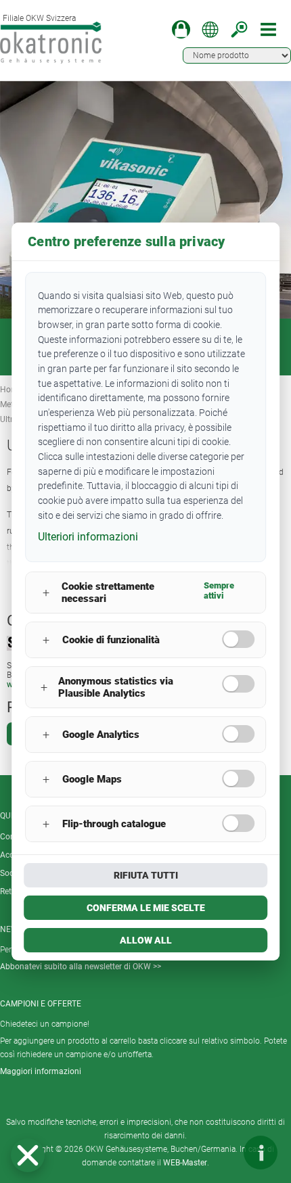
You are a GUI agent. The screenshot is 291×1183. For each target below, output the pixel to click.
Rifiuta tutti (146, 875)
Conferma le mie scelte (146, 907)
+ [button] (46, 593)
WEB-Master (185, 1162)
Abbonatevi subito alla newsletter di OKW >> (80, 966)
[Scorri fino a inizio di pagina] (220, 1152)
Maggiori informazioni (40, 1071)
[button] (28, 1155)
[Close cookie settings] (28, 1155)
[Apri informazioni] (260, 1152)
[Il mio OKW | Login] (181, 29)
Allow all (146, 940)
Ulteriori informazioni (88, 536)
